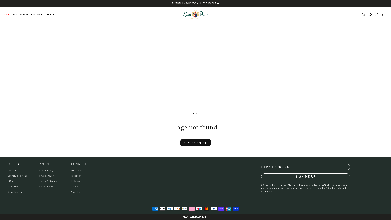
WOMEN (24, 14)
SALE (6, 14)
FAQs (10, 181)
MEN (15, 14)
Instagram (76, 170)
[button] (195, 217)
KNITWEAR (37, 14)
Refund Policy (46, 186)
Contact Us (13, 170)
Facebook (76, 175)
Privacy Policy (46, 175)
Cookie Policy (46, 170)
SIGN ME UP (305, 176)
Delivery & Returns (17, 175)
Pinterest (76, 181)
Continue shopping (195, 142)
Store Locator (15, 192)
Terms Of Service (48, 181)
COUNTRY (51, 14)
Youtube (75, 192)
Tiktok (74, 186)
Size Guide (13, 186)
